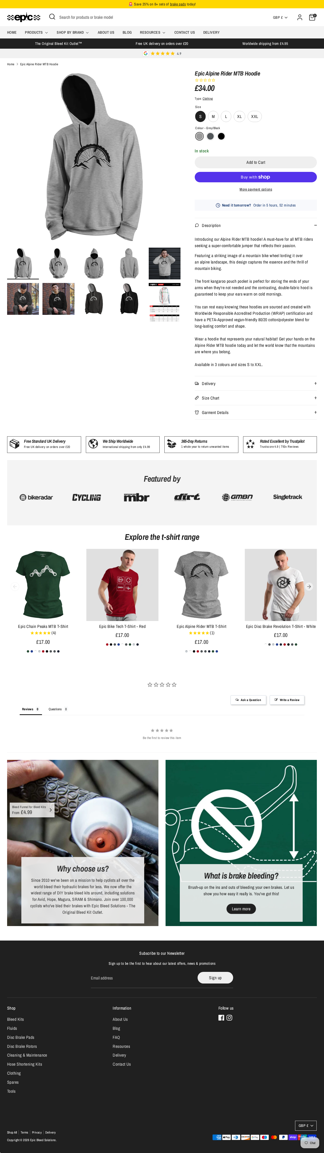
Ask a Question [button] (251, 700)
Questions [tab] (55, 709)
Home (12, 32)
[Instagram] (229, 1018)
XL (239, 116)
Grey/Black (199, 136)
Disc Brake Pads (20, 1037)
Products (34, 32)
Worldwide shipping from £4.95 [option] (265, 43)
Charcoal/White (210, 136)
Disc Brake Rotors (22, 1046)
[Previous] (15, 586)
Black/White (221, 136)
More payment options (256, 189)
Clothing (208, 98)
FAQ (116, 1037)
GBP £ (278, 17)
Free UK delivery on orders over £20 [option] (162, 43)
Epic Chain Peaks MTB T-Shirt (43, 626)
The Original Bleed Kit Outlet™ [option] (58, 43)
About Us (106, 32)
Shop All (12, 1132)
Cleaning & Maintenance (27, 1055)
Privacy (37, 1132)
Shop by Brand (71, 32)
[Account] (300, 17)
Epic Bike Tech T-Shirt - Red (122, 626)
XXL (254, 116)
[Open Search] (52, 16)
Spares (13, 1082)
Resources (151, 32)
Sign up (215, 978)
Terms (24, 1132)
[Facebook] (221, 1018)
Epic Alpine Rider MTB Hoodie (39, 64)
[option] (94, 159)
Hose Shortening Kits (24, 1064)
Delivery (211, 32)
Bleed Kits (15, 1019)
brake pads (178, 4)
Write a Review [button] (289, 700)
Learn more (241, 909)
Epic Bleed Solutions (43, 1140)
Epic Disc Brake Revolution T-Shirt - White (281, 626)
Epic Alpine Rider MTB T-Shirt (201, 626)
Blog (127, 32)
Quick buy (43, 613)
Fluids (12, 1028)
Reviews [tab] (27, 709)
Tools (11, 1091)
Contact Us (184, 32)
